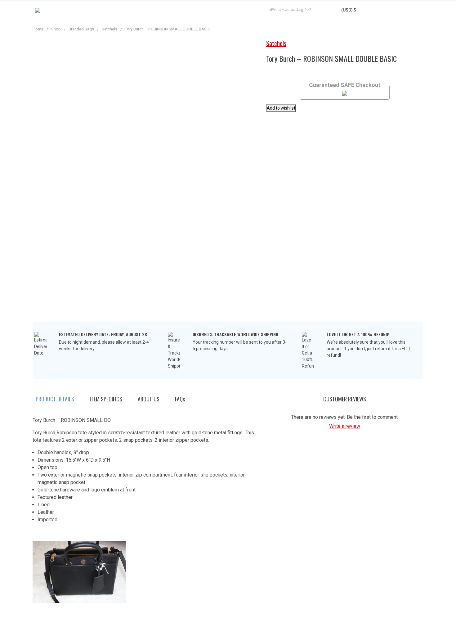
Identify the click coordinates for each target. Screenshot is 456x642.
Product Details (55, 399)
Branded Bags (81, 29)
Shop (56, 29)
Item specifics (106, 399)
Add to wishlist (281, 108)
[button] (353, 10)
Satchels (109, 29)
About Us (148, 399)
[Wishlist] (399, 10)
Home (38, 29)
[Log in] (380, 10)
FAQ (180, 399)
